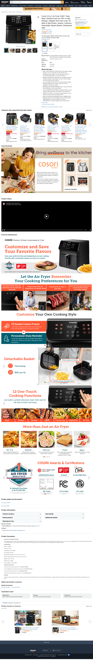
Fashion (80, 5)
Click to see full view (20, 46)
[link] (12, 127)
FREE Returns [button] (45, 39)
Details (86, 22)
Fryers (25, 12)
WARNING (5, 602)
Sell (76, 5)
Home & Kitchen (4, 12)
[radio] (6, 50)
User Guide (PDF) (5, 505)
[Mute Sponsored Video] (39, 624)
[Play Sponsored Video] (65, 618)
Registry (85, 5)
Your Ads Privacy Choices (62, 654)
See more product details (48, 104)
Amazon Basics (23, 5)
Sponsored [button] (3, 608)
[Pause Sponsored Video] (39, 621)
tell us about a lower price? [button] (17, 530)
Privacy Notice (36, 654)
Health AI (8, 5)
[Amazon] (5, 2)
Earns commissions (16, 203)
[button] (3, 5)
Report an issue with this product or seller (52, 106)
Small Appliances (19, 12)
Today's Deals (59, 5)
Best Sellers (30, 5)
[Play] (2, 230)
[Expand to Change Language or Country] (50, 650)
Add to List (78, 34)
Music (90, 5)
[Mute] (90, 230)
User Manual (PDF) (5, 502)
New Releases (38, 5)
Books (65, 5)
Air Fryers (30, 12)
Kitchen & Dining (12, 12)
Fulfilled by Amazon (79, 25)
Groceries (45, 5)
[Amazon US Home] (33, 650)
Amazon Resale (82, 23)
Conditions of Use (28, 654)
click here (37, 525)
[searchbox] (37, 2)
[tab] (44, 345)
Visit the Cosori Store (46, 29)
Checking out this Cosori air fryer (13, 204)
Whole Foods (52, 5)
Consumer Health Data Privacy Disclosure (48, 654)
